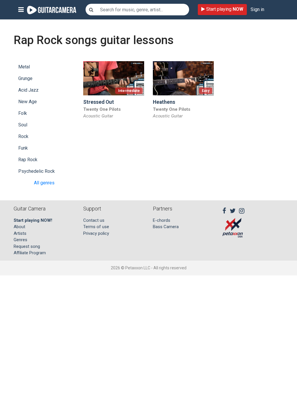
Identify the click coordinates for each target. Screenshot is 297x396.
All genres (44, 183)
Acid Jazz (28, 90)
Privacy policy (96, 233)
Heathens (164, 102)
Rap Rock (27, 159)
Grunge (25, 78)
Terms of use (96, 226)
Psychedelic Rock (36, 171)
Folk (22, 113)
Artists (20, 233)
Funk (23, 148)
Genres (20, 239)
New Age (27, 101)
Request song (27, 246)
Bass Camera (166, 226)
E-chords (161, 220)
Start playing (224, 9)
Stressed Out (98, 102)
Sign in (257, 9)
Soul (22, 125)
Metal (24, 67)
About (19, 226)
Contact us (93, 220)
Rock (23, 136)
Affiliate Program (30, 252)
